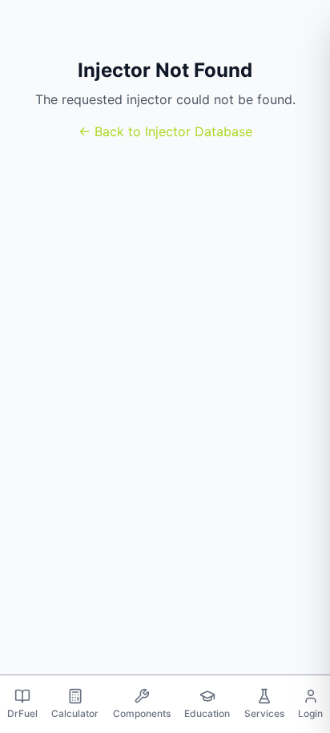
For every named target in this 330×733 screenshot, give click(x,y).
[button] (22, 704)
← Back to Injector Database (165, 131)
